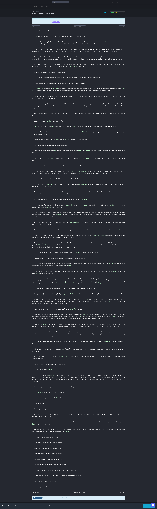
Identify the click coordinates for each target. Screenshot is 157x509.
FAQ (47, 6)
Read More (56, 21)
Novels (36, 6)
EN (120, 12)
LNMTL (41, 2)
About (41, 6)
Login (123, 2)
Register (118, 2)
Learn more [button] (52, 506)
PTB (33, 11)
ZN (123, 12)
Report (116, 12)
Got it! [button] (149, 506)
